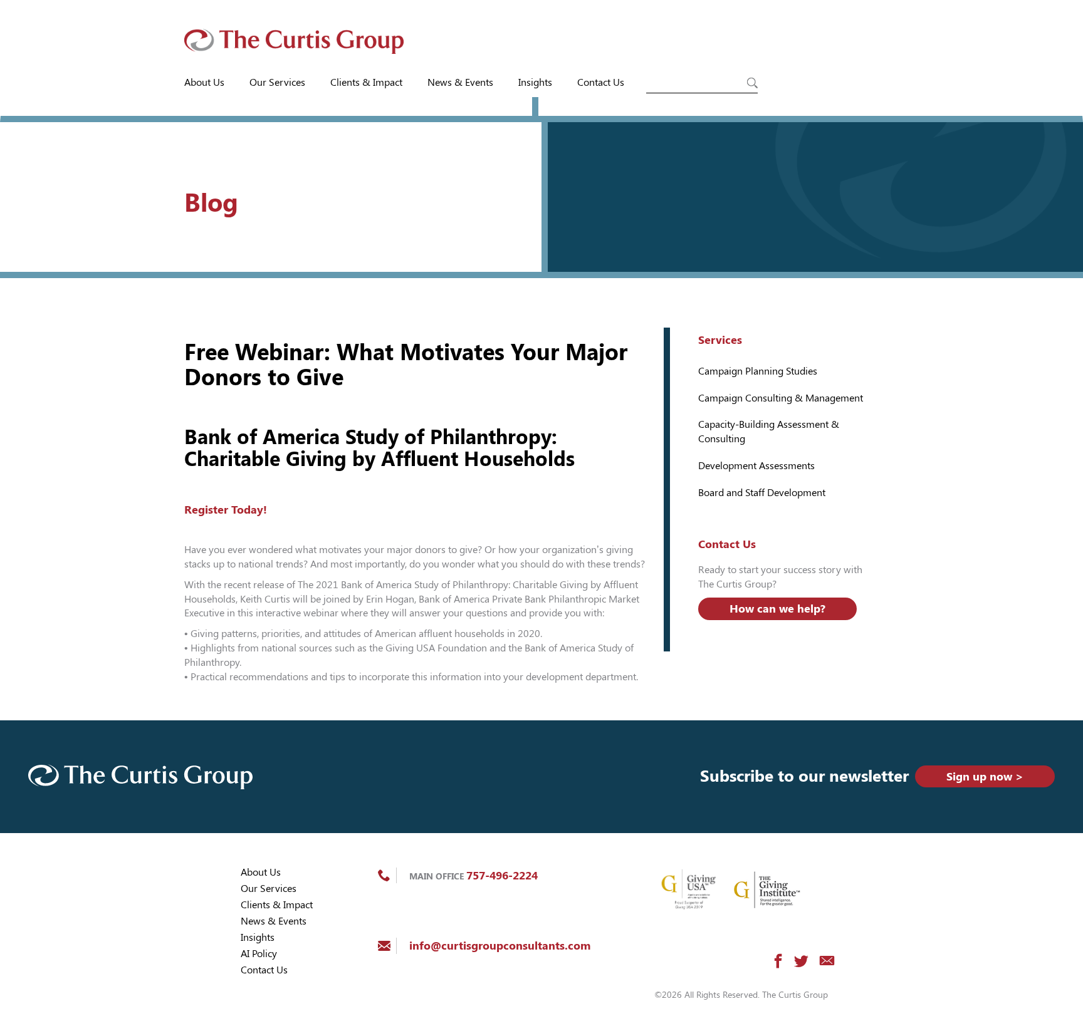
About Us (204, 82)
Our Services (277, 82)
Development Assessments (756, 466)
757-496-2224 (502, 875)
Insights (535, 82)
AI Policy (259, 954)
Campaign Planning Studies (757, 371)
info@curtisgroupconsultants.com (499, 945)
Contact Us (600, 82)
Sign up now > (984, 776)
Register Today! (225, 509)
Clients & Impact (366, 82)
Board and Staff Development (761, 493)
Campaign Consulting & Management (780, 398)
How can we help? (777, 608)
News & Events (460, 82)
